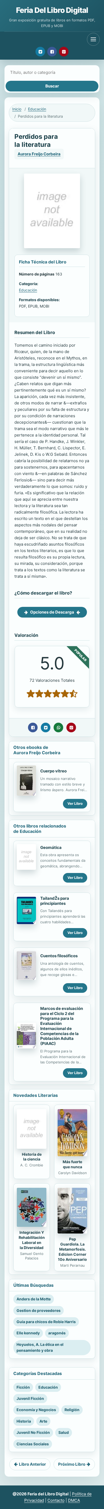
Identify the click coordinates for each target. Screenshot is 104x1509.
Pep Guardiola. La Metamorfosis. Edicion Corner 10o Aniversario (72, 1249)
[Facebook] (52, 51)
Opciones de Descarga (52, 612)
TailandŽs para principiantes (54, 901)
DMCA (74, 1500)
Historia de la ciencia (32, 1157)
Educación (37, 109)
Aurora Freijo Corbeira (39, 153)
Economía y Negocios (36, 1409)
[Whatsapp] (58, 727)
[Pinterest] (64, 51)
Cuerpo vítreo (53, 770)
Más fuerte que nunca (72, 1164)
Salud (63, 1432)
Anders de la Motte (34, 1299)
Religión (72, 1409)
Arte (43, 1421)
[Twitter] (40, 51)
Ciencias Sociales (33, 1444)
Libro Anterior (32, 1464)
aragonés (57, 1333)
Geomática (51, 847)
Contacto (56, 1500)
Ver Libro (75, 803)
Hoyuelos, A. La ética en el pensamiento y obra (40, 1347)
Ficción (23, 1387)
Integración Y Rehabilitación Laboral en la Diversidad (32, 1240)
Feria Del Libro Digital (52, 10)
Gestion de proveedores (39, 1310)
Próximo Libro (71, 1464)
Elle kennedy (28, 1333)
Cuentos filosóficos (59, 955)
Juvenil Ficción (30, 1398)
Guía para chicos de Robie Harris (46, 1321)
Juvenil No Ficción (33, 1432)
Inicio (16, 109)
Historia (24, 1421)
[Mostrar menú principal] (93, 39)
